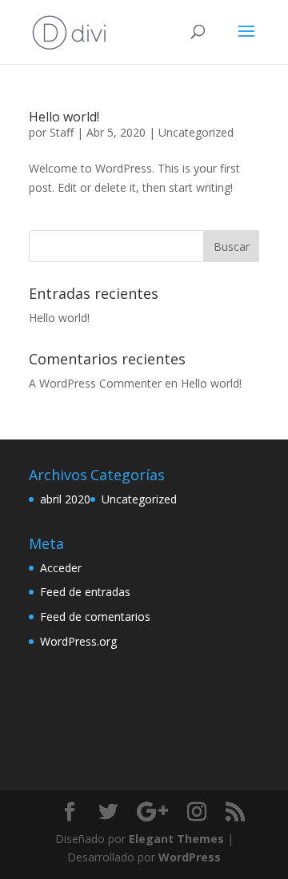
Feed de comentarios (95, 616)
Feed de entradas (85, 591)
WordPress (189, 857)
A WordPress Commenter (95, 383)
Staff (62, 132)
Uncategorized (196, 132)
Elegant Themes (176, 838)
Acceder (61, 567)
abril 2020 (65, 499)
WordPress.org (78, 641)
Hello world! (64, 116)
